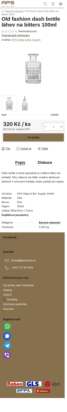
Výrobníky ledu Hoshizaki (18, 285)
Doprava (8, 308)
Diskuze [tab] (45, 162)
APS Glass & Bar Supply (26, 39)
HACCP (7, 294)
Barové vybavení (49, 222)
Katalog (7, 290)
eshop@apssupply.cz (23, 260)
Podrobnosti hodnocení (15, 35)
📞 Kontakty (10, 299)
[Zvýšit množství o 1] (61, 127)
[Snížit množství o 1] (45, 127)
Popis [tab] (20, 162)
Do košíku (34, 137)
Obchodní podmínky (15, 304)
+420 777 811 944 (22, 267)
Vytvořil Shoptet (34, 401)
